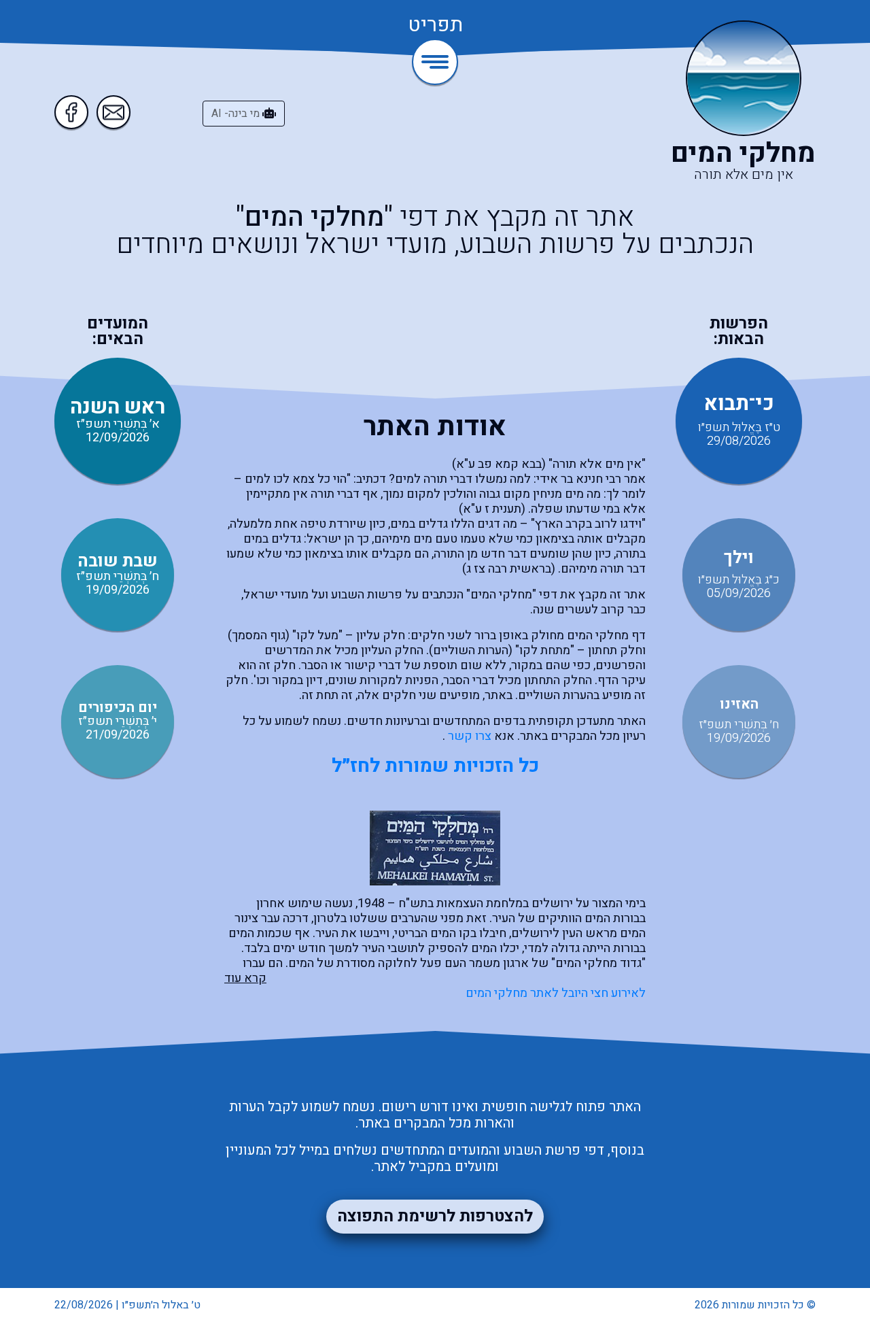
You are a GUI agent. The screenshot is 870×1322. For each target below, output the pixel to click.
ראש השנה (117, 407)
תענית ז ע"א (492, 509)
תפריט (435, 26)
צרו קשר (469, 736)
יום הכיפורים (117, 707)
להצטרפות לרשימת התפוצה (435, 1216)
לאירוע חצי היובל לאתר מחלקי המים (556, 993)
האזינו (739, 704)
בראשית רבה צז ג (508, 569)
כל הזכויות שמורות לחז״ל (435, 766)
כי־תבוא (739, 404)
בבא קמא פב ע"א (499, 464)
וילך (739, 558)
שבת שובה (117, 561)
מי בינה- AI (236, 113)
